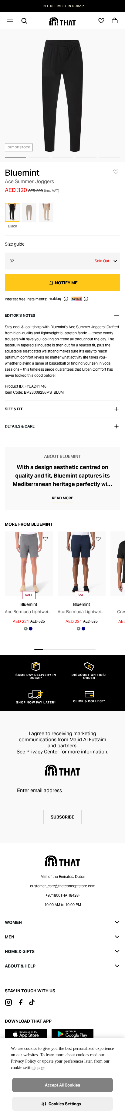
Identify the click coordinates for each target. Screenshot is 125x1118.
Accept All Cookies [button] (62, 1085)
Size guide (15, 244)
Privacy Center (42, 752)
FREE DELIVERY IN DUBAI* (62, 6)
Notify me (66, 283)
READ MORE (62, 498)
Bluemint (22, 172)
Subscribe (62, 817)
